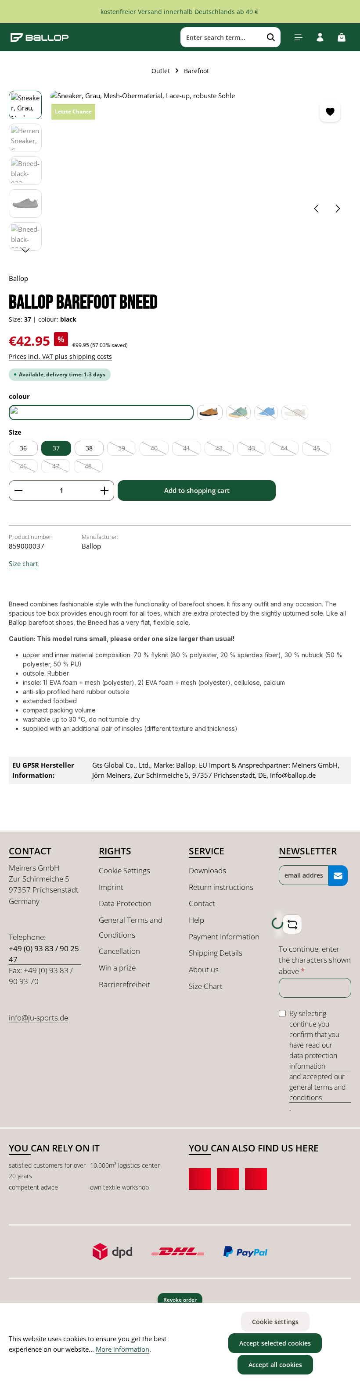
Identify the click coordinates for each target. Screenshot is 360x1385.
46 (29, 467)
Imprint (111, 887)
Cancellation (119, 951)
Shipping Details (215, 953)
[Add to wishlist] (330, 111)
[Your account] (320, 37)
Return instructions (221, 887)
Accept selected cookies (275, 1343)
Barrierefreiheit (124, 984)
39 (127, 450)
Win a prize (117, 968)
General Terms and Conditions (130, 927)
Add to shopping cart (197, 490)
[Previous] (317, 208)
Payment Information (224, 937)
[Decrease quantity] (18, 490)
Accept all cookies (275, 1364)
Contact (202, 903)
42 (225, 450)
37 (56, 448)
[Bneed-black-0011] (200, 156)
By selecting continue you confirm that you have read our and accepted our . (317, 1061)
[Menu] (298, 37)
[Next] (337, 208)
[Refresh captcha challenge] (292, 924)
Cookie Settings (124, 870)
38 (89, 448)
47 (61, 467)
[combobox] (221, 37)
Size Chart (206, 986)
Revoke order (180, 1300)
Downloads (207, 870)
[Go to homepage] (40, 37)
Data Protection (125, 903)
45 (322, 450)
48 (94, 467)
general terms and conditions (317, 1092)
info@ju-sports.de (38, 1018)
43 (257, 450)
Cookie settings (275, 1322)
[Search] (271, 37)
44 (290, 450)
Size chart (23, 563)
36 (23, 448)
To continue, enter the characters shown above (315, 960)
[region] (180, 173)
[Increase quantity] (104, 490)
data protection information (313, 1061)
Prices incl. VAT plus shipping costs (60, 356)
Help (196, 920)
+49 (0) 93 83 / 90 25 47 (44, 953)
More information (122, 1349)
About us (204, 969)
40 (160, 450)
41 (192, 450)
